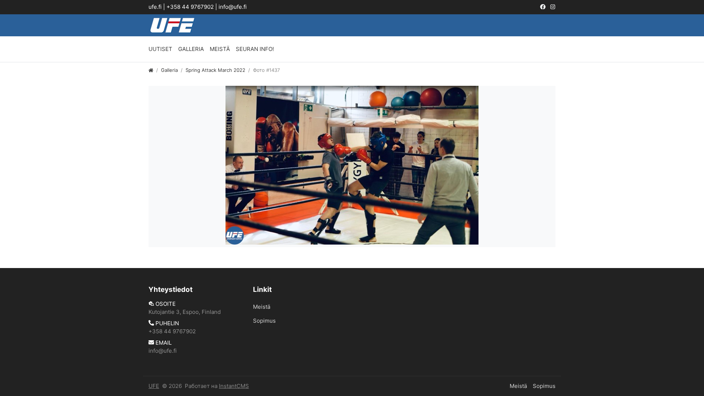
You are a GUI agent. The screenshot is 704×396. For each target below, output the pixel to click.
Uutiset (160, 48)
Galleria (191, 48)
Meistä (220, 48)
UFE (153, 385)
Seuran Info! (255, 48)
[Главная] (150, 70)
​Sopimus (264, 320)
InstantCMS (234, 385)
